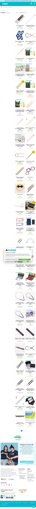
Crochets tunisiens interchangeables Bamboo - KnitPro (20, 128)
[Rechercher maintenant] (34, 7)
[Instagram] (2, 485)
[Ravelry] (12, 485)
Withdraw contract (25, 502)
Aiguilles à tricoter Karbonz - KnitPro (20, 407)
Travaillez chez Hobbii (22, 473)
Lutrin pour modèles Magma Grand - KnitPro (30, 407)
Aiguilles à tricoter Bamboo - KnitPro (30, 128)
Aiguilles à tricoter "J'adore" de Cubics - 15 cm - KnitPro (20, 339)
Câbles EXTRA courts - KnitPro (30, 247)
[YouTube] (9, 485)
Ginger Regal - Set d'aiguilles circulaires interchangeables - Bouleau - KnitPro (20, 284)
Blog (28, 472)
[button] (34, 4)
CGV (1, 502)
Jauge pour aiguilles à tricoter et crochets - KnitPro (20, 229)
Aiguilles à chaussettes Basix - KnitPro (20, 178)
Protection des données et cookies (8, 502)
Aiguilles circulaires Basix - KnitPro (20, 162)
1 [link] (21, 430)
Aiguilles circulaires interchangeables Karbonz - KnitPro (20, 389)
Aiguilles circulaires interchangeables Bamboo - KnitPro (30, 110)
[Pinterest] (7, 485)
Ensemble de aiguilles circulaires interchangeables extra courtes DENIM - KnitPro (30, 229)
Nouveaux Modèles (30, 475)
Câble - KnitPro (30, 177)
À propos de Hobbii (30, 480)
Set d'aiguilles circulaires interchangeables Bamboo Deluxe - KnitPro (20, 75)
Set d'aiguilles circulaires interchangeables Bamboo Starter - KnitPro (20, 145)
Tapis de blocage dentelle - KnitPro (30, 423)
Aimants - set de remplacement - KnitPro (20, 423)
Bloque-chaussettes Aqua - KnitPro (20, 42)
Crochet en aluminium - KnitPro (20, 26)
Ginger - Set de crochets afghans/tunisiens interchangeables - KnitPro (20, 265)
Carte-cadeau (29, 479)
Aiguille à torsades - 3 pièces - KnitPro (30, 195)
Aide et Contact (21, 470)
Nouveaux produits (30, 474)
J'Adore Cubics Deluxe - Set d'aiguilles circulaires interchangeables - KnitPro (30, 321)
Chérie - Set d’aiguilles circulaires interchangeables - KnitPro (30, 212)
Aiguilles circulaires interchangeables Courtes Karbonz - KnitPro (30, 389)
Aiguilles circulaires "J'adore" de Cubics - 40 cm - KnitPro (20, 303)
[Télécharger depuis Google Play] (11, 479)
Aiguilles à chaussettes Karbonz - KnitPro (20, 371)
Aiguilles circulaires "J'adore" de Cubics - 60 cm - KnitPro (30, 303)
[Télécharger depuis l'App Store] (4, 479)
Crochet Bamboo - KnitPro (19, 58)
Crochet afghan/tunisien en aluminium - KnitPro (30, 26)
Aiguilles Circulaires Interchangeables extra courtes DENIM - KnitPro (20, 247)
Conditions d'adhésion (18, 502)
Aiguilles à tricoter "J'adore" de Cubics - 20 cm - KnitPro (30, 339)
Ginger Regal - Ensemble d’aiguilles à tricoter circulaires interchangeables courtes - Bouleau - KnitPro (30, 284)
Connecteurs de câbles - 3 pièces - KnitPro (19, 212)
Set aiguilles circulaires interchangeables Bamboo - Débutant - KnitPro (30, 91)
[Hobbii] (4, 4)
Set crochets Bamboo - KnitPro (30, 59)
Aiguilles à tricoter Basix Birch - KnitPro (30, 145)
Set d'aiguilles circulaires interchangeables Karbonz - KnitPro (30, 371)
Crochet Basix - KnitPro (30, 161)
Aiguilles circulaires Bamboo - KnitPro (30, 42)
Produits (4, 10)
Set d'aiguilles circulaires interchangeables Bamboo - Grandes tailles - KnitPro (20, 110)
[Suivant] (29, 431)
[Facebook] (4, 485)
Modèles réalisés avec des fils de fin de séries (31, 477)
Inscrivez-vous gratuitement (29, 471)
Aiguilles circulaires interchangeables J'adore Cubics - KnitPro (19, 354)
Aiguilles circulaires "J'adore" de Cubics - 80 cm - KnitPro (20, 321)
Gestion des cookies (5, 503)
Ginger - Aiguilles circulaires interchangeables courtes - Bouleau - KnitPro (30, 265)
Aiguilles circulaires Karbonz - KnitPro (30, 354)
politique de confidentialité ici (29, 463)
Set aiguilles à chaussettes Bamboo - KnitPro (30, 74)
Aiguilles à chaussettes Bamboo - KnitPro (20, 91)
